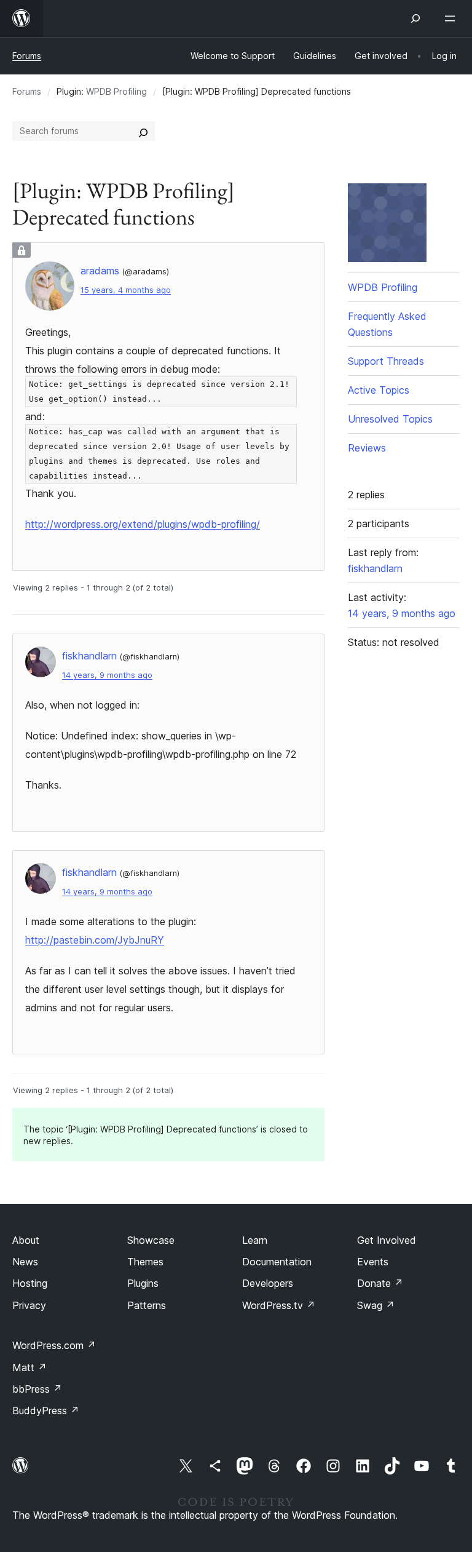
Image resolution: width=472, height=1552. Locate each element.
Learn (254, 1240)
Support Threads (386, 361)
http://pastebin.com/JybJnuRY (94, 940)
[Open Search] (415, 18)
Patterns (146, 1305)
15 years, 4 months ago (126, 290)
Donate (380, 1283)
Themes (145, 1262)
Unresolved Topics (390, 419)
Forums (26, 55)
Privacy (29, 1305)
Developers (267, 1283)
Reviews (367, 448)
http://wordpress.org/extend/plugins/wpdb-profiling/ (142, 524)
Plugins (143, 1283)
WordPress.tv (278, 1305)
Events (372, 1262)
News (25, 1262)
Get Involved (386, 1240)
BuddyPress (45, 1410)
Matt (29, 1367)
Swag (376, 1305)
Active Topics (378, 390)
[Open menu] (452, 18)
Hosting (29, 1283)
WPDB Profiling (116, 91)
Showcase (151, 1240)
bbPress (37, 1389)
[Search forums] (143, 131)
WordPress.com (54, 1345)
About (25, 1240)
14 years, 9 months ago (107, 675)
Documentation (277, 1262)
